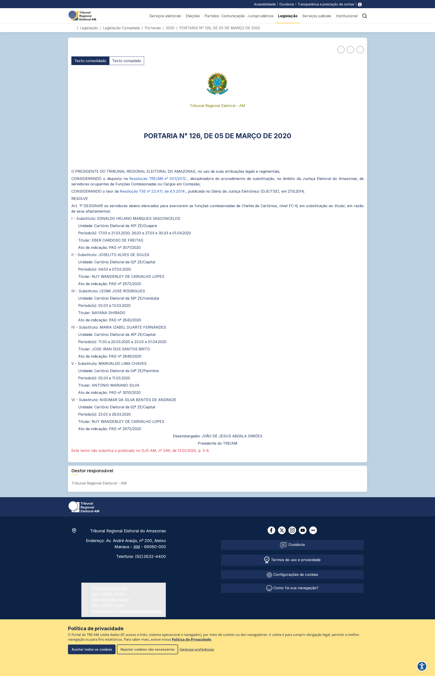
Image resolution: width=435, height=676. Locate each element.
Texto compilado (126, 60)
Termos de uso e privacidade (295, 559)
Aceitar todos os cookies (92, 649)
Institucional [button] (347, 16)
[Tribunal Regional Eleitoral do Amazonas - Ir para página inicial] (82, 15)
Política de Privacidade (191, 639)
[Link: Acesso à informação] (360, 4)
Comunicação (233, 16)
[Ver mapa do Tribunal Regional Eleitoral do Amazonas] (76, 530)
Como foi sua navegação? (295, 588)
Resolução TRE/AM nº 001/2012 (158, 178)
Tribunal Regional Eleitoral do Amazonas (128, 530)
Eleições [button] (193, 16)
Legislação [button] (287, 16)
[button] (364, 16)
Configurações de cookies (295, 574)
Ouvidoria (286, 4)
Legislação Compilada (121, 28)
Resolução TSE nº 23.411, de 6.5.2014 (153, 191)
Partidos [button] (212, 16)
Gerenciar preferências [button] (196, 649)
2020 (170, 28)
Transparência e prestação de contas (326, 4)
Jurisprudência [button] (260, 16)
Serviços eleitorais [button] (165, 16)
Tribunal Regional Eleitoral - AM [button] (99, 483)
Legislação (89, 28)
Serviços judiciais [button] (316, 16)
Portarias (153, 28)
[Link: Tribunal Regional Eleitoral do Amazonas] (84, 506)
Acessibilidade (265, 4)
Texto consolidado (90, 60)
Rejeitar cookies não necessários (148, 649)
